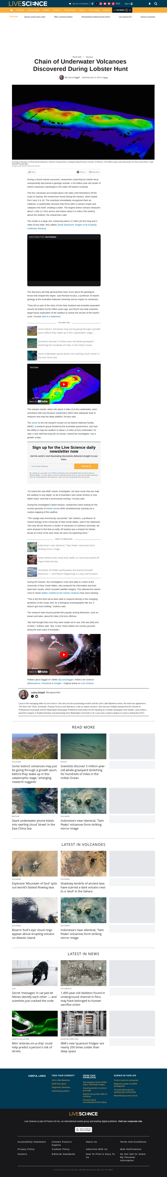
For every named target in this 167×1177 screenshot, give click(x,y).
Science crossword (148, 17)
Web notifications (130, 1149)
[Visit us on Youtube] (104, 3)
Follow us (83, 172)
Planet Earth (70, 10)
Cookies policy (61, 1149)
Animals (20, 10)
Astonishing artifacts (60, 1091)
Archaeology (33, 10)
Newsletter (96, 172)
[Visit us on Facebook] (92, 3)
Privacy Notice (35, 475)
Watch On (33, 401)
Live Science (87, 683)
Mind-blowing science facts (125, 1096)
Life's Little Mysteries (61, 1080)
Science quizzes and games (126, 1080)
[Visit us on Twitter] (96, 3)
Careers (22, 1154)
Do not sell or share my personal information (133, 1157)
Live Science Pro (125, 17)
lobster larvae (52, 508)
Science (56, 10)
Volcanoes (89, 57)
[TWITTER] (33, 696)
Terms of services (59, 473)
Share (33, 172)
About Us (91, 1142)
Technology (94, 10)
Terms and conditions (133, 1142)
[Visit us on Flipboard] (109, 3)
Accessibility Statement (32, 1142)
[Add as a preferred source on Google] (83, 1129)
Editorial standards (63, 1154)
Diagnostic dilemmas (61, 1087)
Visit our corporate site (130, 1121)
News (105, 77)
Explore (106, 10)
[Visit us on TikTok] (113, 3)
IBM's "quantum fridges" (63, 17)
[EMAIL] (37, 696)
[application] (64, 260)
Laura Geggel (74, 77)
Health (46, 10)
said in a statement (51, 316)
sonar (34, 423)
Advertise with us (97, 1149)
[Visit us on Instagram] (100, 3)
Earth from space (59, 1084)
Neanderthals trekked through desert (96, 17)
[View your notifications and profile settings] (149, 3)
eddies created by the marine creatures (60, 593)
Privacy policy (26, 1149)
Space (82, 10)
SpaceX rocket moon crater (34, 17)
